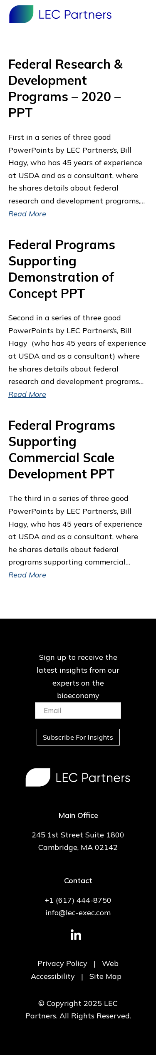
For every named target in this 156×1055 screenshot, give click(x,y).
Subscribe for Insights (78, 737)
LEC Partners (60, 14)
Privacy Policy (62, 963)
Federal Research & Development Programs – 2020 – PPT (65, 88)
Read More (27, 213)
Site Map (105, 976)
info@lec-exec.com (78, 912)
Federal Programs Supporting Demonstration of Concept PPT (61, 269)
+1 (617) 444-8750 (78, 900)
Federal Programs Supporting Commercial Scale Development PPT (61, 449)
